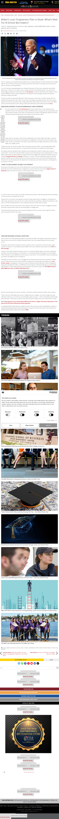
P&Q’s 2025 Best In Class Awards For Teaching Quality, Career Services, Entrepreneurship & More (29, 610)
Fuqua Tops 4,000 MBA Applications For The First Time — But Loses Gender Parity (24, 577)
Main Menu (9, 10)
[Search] (57, 668)
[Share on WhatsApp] (14, 33)
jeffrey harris (38, 647)
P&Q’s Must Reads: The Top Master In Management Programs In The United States (15, 654)
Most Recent (26, 10)
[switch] (22, 415)
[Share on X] (5, 33)
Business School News (9, 15)
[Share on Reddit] (17, 33)
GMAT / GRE (52, 10)
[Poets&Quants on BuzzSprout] (22, 663)
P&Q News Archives (12, 806)
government (32, 647)
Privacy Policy (24, 806)
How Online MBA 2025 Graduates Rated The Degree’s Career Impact (20, 380)
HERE (26, 310)
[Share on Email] (8, 33)
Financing (20, 15)
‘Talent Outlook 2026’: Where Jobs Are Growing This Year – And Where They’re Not (24, 512)
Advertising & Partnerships (50, 806)
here (51, 103)
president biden (46, 647)
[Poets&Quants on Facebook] (25, 663)
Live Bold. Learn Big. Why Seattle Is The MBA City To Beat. (17, 643)
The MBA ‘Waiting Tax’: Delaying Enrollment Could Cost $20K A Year (20, 479)
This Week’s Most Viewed (39, 10)
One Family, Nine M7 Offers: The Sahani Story (14, 347)
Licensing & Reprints (35, 806)
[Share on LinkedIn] (11, 33)
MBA (16, 15)
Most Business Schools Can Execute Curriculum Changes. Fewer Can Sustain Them (24, 545)
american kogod (11, 647)
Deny (10, 425)
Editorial (20, 807)
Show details (50, 420)
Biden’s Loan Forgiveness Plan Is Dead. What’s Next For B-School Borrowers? (38, 15)
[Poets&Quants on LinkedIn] (34, 663)
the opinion (30, 92)
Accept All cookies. (23, 123)
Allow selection (29, 425)
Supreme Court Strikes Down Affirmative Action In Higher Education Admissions (30, 301)
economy (26, 647)
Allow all (48, 425)
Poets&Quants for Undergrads (39, 800)
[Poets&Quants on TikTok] (38, 663)
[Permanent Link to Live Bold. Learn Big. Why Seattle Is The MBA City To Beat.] (29, 627)
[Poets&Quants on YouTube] (31, 663)
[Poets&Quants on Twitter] (19, 663)
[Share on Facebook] (2, 33)
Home (2, 10)
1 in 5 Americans (23, 109)
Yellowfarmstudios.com (33, 811)
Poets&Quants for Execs (21, 800)
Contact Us (27, 807)
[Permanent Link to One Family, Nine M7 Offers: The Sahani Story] (29, 331)
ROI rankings (5, 248)
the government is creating (14, 156)
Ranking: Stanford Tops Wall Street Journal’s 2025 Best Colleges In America (22, 446)
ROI (53, 246)
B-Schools (17, 647)
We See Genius (32, 802)
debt (22, 647)
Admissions (17, 10)
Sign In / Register (37, 807)
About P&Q (3, 806)
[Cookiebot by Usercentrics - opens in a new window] (50, 392)
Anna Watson (7, 30)
